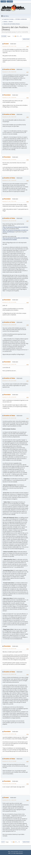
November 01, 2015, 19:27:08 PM (9, 159)
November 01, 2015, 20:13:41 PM (9, 220)
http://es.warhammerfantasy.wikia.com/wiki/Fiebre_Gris (15, 227)
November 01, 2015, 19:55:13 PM (9, 201)
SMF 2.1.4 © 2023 (12, 853)
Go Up (2, 842)
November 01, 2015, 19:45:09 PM (9, 180)
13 (20, 36)
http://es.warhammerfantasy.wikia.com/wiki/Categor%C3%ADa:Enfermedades (15, 238)
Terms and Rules (14, 851)
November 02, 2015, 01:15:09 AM (9, 761)
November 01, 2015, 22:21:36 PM (9, 302)
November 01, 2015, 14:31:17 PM (9, 46)
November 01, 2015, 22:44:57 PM (9, 364)
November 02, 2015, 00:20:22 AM (9, 418)
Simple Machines (19, 853)
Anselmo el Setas (9, 69)
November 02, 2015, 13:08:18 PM (9, 800)
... (19, 36)
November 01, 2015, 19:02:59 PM (9, 71)
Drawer (6, 44)
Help (9, 851)
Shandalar (7, 95)
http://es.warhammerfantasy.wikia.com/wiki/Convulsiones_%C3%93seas (15, 231)
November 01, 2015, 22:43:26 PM (9, 324)
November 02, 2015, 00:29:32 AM (9, 648)
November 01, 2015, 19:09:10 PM (9, 116)
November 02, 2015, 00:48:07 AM (9, 674)
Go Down (3, 36)
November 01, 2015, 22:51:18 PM (9, 380)
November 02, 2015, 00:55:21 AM (9, 734)
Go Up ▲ (21, 851)
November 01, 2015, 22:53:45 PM (9, 397)
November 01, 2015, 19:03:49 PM (9, 97)
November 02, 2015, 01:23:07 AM (9, 783)
